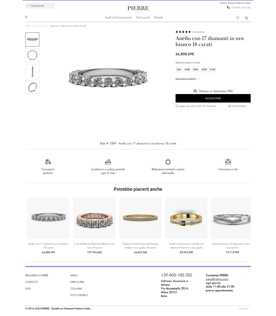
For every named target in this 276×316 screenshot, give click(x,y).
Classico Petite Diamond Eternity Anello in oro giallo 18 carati (140, 246)
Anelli (74, 275)
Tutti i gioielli (79, 295)
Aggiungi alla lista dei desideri (198, 106)
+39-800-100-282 (240, 8)
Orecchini (77, 282)
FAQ (27, 289)
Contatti (31, 282)
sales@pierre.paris (217, 279)
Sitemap (243, 309)
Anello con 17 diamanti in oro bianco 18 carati (48, 246)
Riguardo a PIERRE (36, 275)
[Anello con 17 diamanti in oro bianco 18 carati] (32, 39)
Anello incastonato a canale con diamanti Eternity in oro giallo (186, 246)
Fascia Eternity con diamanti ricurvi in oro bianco (232, 246)
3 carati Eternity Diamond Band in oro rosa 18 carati (94, 246)
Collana (76, 289)
